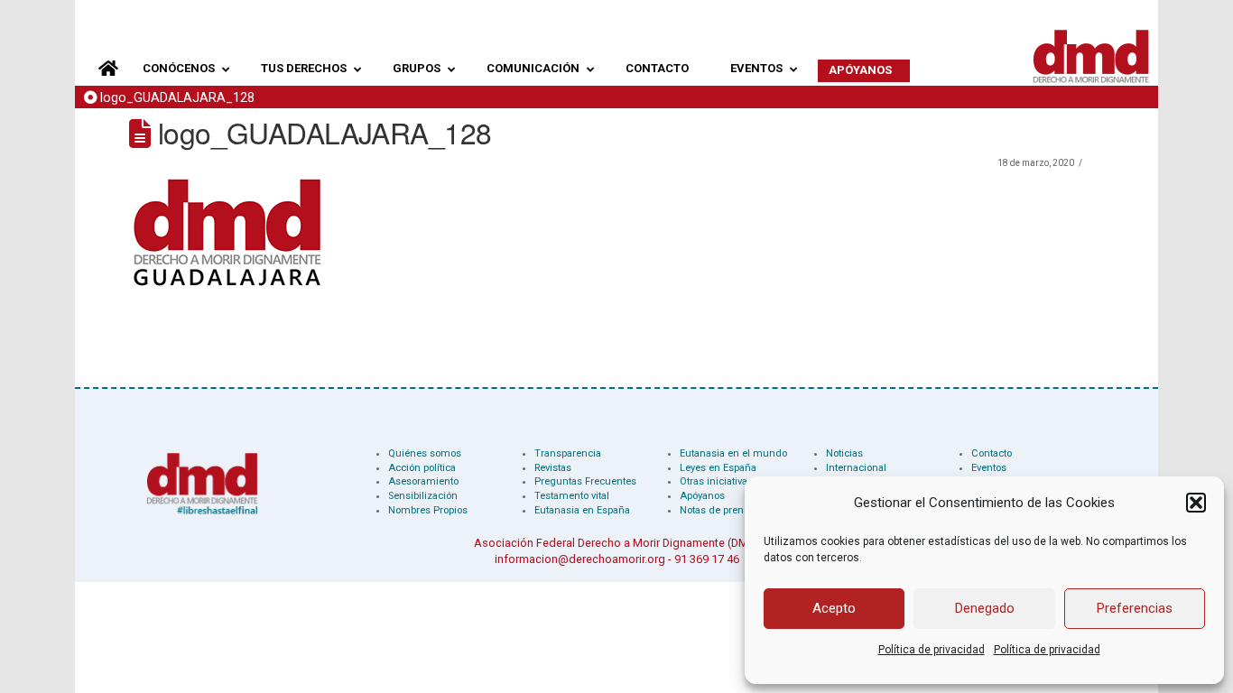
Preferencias (1135, 608)
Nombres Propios (428, 510)
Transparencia (567, 453)
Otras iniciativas (716, 481)
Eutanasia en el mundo (733, 453)
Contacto (991, 453)
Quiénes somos (424, 453)
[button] (1196, 503)
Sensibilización (423, 496)
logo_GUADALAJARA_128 (177, 98)
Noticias (844, 453)
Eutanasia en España (582, 510)
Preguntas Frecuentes (585, 481)
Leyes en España (718, 468)
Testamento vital (571, 496)
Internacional (856, 468)
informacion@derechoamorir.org (580, 559)
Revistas (552, 468)
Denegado (985, 608)
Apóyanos (702, 496)
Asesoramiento (423, 481)
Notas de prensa (717, 510)
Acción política (422, 468)
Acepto (834, 608)
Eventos (988, 468)
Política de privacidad (931, 649)
